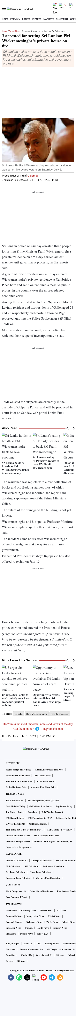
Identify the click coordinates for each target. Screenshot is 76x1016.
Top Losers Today (64, 806)
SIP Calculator (32, 866)
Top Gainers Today (15, 812)
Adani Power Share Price (18, 775)
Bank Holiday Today (15, 806)
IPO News (61, 910)
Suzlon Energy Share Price (18, 769)
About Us (27, 943)
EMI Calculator (13, 866)
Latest (26, 19)
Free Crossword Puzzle (16, 897)
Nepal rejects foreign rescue (19, 847)
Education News (13, 928)
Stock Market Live (14, 800)
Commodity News (14, 916)
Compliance (11, 955)
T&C (38, 943)
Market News (46, 910)
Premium (15, 19)
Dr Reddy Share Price (16, 787)
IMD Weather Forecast (52, 812)
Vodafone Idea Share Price (43, 787)
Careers (9, 961)
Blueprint (62, 19)
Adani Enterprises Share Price (49, 769)
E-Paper (37, 19)
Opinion (29, 928)
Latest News (11, 910)
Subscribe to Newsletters (41, 891)
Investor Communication (31, 949)
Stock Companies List (16, 891)
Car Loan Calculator (16, 872)
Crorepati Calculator (42, 860)
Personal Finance (14, 922)
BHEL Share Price (45, 781)
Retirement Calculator (53, 866)
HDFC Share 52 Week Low (59, 829)
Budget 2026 (43, 933)
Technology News (34, 922)
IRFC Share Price (42, 775)
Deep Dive (32, 812)
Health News (43, 928)
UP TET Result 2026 (15, 824)
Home (5, 19)
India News (11, 933)
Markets (48, 19)
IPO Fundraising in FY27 (40, 818)
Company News (28, 910)
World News (14, 30)
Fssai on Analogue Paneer (18, 841)
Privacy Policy (52, 943)
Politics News (26, 933)
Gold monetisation (38, 824)
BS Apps (21, 961)
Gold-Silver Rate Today (40, 806)
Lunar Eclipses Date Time (18, 835)
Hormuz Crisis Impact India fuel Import (53, 841)
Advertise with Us (44, 955)
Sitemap (60, 955)
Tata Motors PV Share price (19, 781)
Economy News (60, 928)
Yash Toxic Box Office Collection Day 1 (24, 829)
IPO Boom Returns (15, 818)
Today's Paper (12, 943)
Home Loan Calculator (41, 872)
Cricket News (54, 916)
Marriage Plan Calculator (48, 878)
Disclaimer (11, 949)
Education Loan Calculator (19, 878)
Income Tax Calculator (16, 860)
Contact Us (26, 955)
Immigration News (35, 916)
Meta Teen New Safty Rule (46, 835)
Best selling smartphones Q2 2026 (43, 800)
